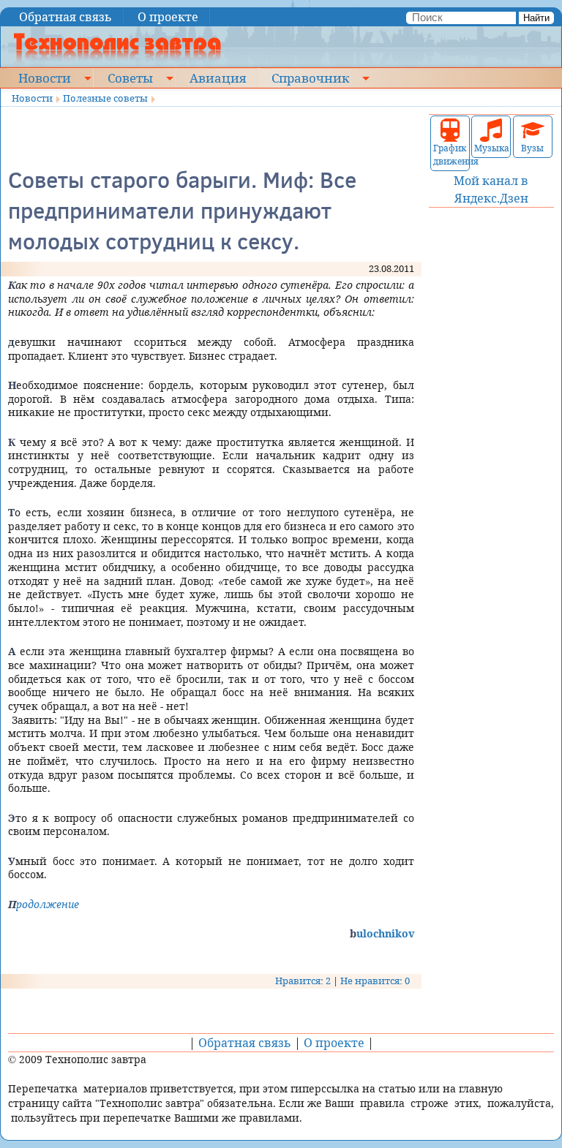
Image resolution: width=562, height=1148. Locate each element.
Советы (130, 77)
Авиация (218, 77)
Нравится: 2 (303, 980)
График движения (450, 154)
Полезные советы (105, 98)
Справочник (310, 77)
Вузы (532, 148)
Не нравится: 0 (375, 980)
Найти (536, 17)
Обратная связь (65, 17)
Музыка (491, 148)
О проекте (168, 17)
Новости (44, 77)
